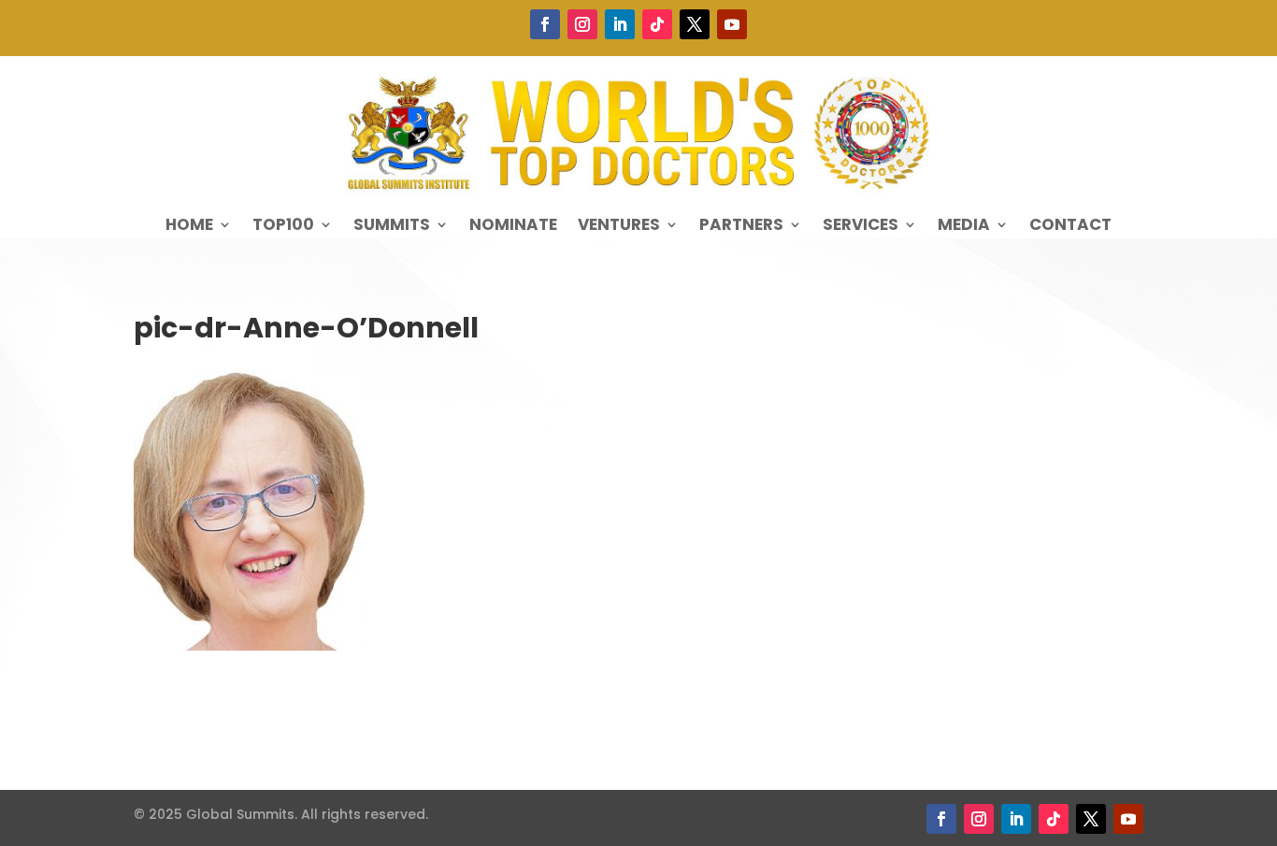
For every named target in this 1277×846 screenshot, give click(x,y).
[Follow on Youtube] (732, 24)
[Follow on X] (695, 24)
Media (964, 227)
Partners (741, 227)
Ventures (619, 227)
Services (860, 227)
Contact (1070, 227)
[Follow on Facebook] (545, 24)
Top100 (283, 227)
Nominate (513, 227)
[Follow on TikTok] (657, 24)
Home (189, 227)
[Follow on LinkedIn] (620, 24)
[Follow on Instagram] (582, 24)
